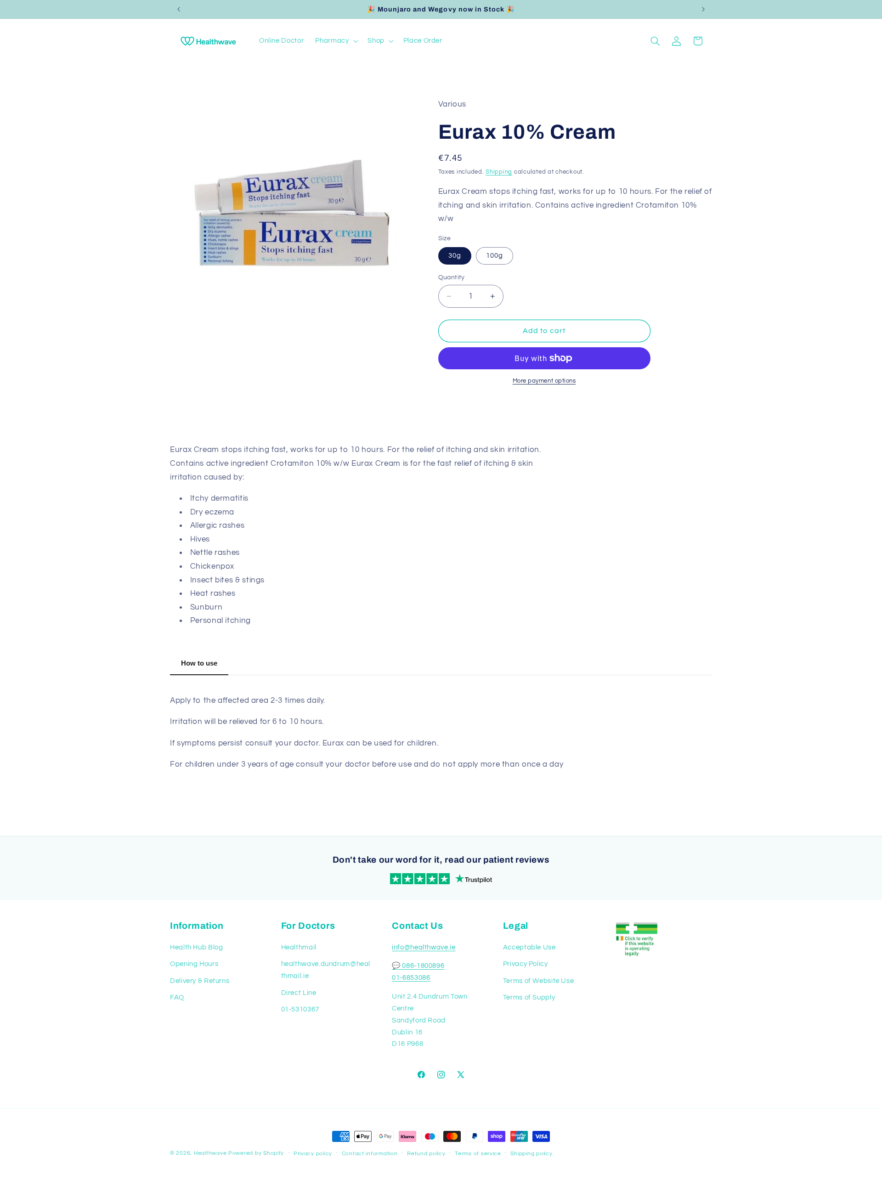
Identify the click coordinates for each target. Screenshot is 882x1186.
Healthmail (299, 947)
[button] (336, 41)
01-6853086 (411, 977)
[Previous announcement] (179, 9)
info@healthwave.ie (423, 947)
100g (494, 255)
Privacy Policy (525, 963)
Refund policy (426, 1153)
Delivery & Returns (199, 980)
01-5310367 (300, 1009)
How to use (199, 663)
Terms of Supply (529, 997)
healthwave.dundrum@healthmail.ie (326, 969)
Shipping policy (531, 1153)
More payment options (544, 381)
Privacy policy (313, 1153)
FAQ (177, 997)
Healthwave (210, 1153)
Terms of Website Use (538, 980)
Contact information (370, 1153)
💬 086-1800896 (418, 965)
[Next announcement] (703, 9)
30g (454, 255)
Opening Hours (194, 963)
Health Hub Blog (196, 947)
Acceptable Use (529, 947)
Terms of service (478, 1153)
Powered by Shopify (256, 1153)
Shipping (499, 172)
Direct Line (299, 992)
